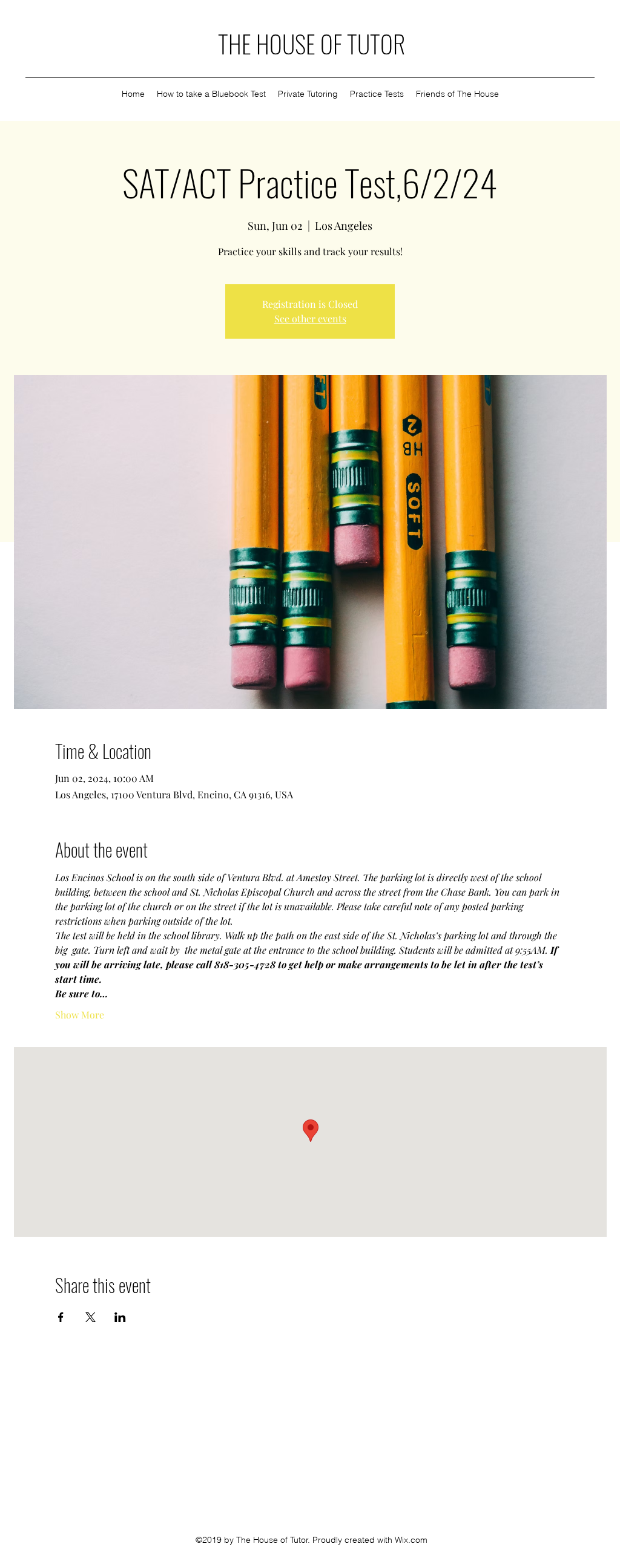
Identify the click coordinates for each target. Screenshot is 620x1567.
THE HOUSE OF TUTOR (311, 43)
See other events (310, 318)
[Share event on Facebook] (61, 1317)
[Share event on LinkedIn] (120, 1317)
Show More (79, 1014)
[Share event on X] (90, 1317)
